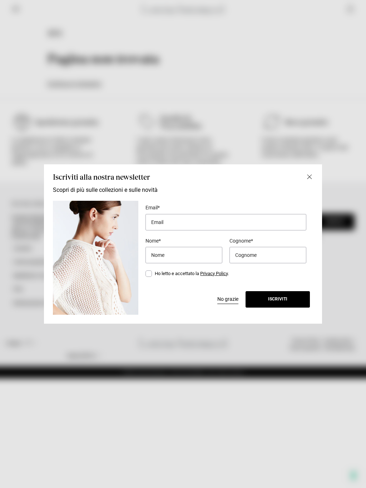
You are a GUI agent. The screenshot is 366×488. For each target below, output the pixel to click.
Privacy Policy (214, 273)
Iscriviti (277, 299)
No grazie (227, 299)
